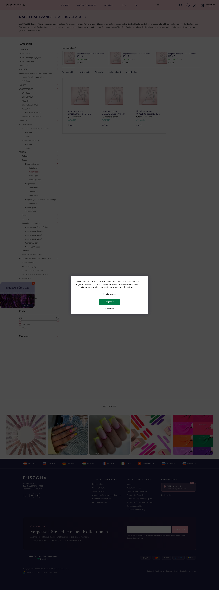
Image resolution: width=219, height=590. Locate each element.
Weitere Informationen (125, 287)
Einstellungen (109, 294)
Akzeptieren (109, 302)
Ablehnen (109, 308)
